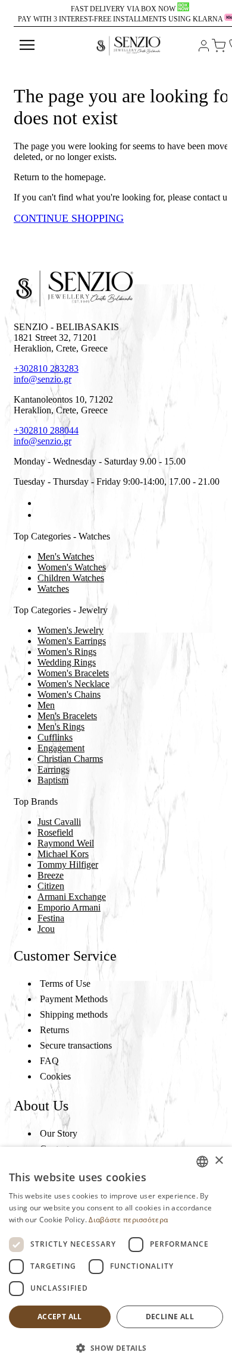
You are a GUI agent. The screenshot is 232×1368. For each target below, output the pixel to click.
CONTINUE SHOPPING (69, 218)
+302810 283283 (46, 368)
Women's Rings (66, 652)
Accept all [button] (59, 1316)
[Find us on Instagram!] (42, 515)
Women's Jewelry (70, 630)
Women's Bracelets (73, 673)
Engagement (60, 748)
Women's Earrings (71, 641)
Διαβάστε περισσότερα (128, 1220)
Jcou (46, 929)
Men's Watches (65, 556)
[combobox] (202, 1162)
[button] (116, 1347)
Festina (50, 918)
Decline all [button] (170, 1316)
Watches (53, 588)
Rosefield (55, 832)
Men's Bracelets (67, 716)
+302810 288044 (46, 430)
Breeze (50, 875)
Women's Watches (71, 567)
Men (46, 705)
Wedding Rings (66, 662)
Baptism (52, 780)
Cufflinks (55, 737)
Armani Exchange (71, 897)
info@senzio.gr (42, 379)
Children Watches (70, 578)
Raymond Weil (65, 843)
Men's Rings (60, 726)
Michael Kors (63, 854)
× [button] (218, 1160)
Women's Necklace (73, 684)
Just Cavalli (59, 822)
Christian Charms (70, 759)
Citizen (50, 886)
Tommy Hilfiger (67, 864)
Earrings (53, 769)
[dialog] (116, 1257)
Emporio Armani (69, 907)
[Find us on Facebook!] (42, 503)
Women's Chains (69, 694)
